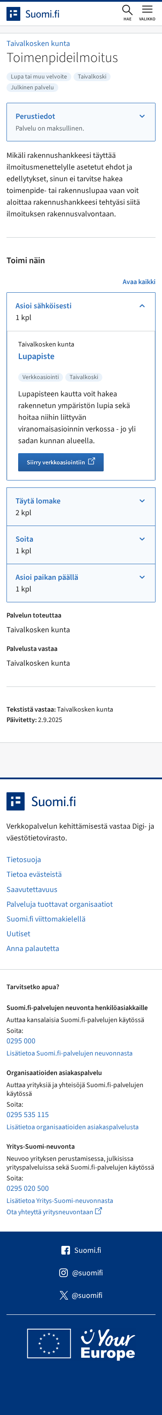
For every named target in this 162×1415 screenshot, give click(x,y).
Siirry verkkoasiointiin (65, 463)
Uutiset (18, 933)
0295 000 (20, 1041)
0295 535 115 (27, 1114)
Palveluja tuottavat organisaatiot (59, 904)
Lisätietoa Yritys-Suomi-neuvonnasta (59, 1200)
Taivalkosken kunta (38, 43)
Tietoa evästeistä (34, 874)
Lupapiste (36, 356)
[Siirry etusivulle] (40, 14)
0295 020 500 (27, 1188)
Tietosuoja (23, 859)
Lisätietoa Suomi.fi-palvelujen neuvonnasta (69, 1053)
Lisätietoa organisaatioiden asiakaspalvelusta (72, 1127)
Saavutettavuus (31, 889)
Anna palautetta (32, 948)
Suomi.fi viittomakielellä (46, 919)
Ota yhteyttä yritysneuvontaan (64, 1211)
